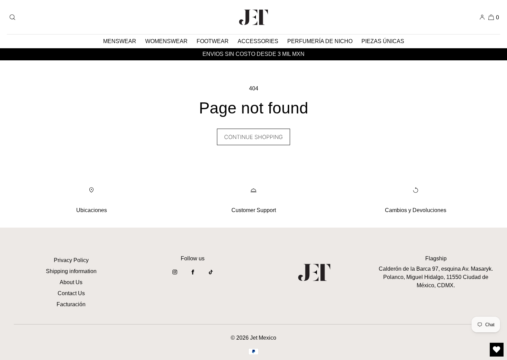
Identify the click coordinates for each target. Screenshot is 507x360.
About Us (71, 282)
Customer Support (253, 210)
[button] (12, 17)
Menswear (119, 41)
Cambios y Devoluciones (415, 210)
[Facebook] (193, 275)
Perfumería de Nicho (319, 41)
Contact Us (71, 293)
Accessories (258, 41)
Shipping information (71, 271)
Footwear (213, 41)
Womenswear (166, 41)
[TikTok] (210, 275)
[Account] (482, 17)
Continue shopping (253, 136)
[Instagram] (175, 275)
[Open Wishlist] (497, 350)
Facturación (71, 304)
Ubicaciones (91, 210)
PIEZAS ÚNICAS (382, 41)
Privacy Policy (71, 260)
